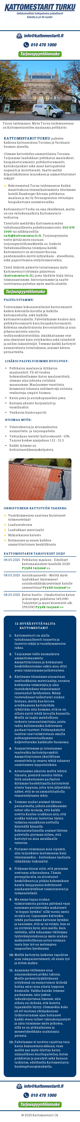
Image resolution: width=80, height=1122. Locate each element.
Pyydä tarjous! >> (36, 568)
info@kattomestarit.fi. (23, 235)
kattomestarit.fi (19, 275)
